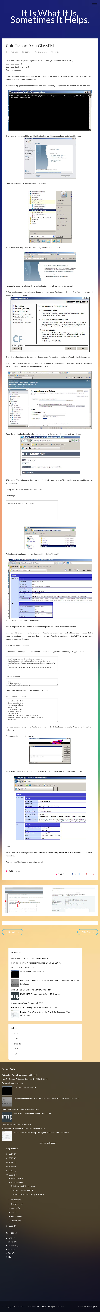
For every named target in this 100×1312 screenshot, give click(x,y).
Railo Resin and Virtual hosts (23, 1186)
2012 (11, 1162)
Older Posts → (88, 932)
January (14, 1221)
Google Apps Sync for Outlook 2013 (27, 1003)
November (15, 1182)
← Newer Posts (12, 932)
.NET (16, 1033)
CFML (56, 52)
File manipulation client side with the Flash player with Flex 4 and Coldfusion (46, 1098)
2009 (11, 1175)
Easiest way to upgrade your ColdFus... (27, 908)
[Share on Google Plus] (93, 874)
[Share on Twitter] (79, 874)
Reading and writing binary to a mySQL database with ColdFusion (41, 1132)
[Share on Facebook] (72, 874)
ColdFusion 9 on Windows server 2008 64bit (31, 989)
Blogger (52, 1143)
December (15, 1178)
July (13, 1212)
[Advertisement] (53, 1279)
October (14, 1200)
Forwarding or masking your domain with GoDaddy (34, 1007)
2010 (11, 1171)
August (14, 1208)
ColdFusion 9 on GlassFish (32, 971)
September (16, 1204)
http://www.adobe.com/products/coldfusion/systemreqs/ (61, 853)
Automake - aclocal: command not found (29, 958)
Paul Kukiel (14, 52)
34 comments (42, 52)
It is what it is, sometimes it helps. (50, 16)
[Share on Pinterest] (86, 874)
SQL (15, 1053)
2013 (11, 1158)
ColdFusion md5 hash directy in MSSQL (27, 1194)
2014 (11, 1154)
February (15, 1216)
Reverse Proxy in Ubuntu (22, 967)
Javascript (18, 1043)
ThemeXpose (91, 1306)
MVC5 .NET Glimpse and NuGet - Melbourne (40, 994)
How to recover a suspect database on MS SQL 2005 (36, 962)
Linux (16, 1048)
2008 (11, 1226)
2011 (11, 1166)
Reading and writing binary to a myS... (72, 908)
